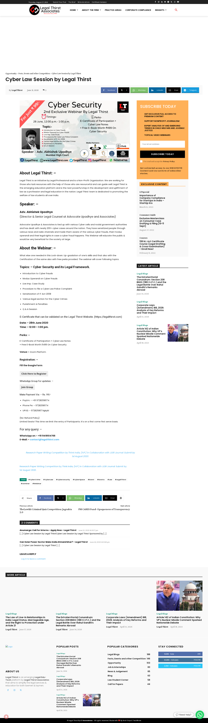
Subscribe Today (162, 154)
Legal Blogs (142, 273)
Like (199, 654)
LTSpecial (144, 192)
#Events (101, 479)
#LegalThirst (120, 479)
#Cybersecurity (63, 479)
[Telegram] (168, 2)
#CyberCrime (34, 479)
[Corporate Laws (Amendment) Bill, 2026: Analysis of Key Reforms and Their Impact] (178, 309)
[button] (176, 10)
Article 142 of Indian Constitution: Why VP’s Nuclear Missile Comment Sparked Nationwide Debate (151, 333)
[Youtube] (178, 2)
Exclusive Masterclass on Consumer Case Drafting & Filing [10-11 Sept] (152, 222)
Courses (143, 238)
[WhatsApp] (174, 2)
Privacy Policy (169, 161)
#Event (91, 479)
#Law (109, 479)
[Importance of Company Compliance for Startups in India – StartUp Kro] (176, 199)
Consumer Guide (148, 215)
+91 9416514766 (46, 435)
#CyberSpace (79, 479)
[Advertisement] (104, 41)
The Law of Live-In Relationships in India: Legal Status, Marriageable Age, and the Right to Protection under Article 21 (27, 621)
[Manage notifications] (6, 716)
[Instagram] (158, 2)
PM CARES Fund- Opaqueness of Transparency (104, 509)
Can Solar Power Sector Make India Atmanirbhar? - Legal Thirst (54, 542)
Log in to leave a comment (33, 559)
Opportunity (11, 73)
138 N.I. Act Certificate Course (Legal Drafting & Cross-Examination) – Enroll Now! (152, 245)
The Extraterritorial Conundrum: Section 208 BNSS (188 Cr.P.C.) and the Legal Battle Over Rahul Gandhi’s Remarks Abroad (151, 283)
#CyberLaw (48, 479)
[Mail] (165, 2)
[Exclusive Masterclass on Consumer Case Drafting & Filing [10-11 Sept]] (176, 222)
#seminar (25, 483)
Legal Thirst (17, 90)
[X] (171, 2)
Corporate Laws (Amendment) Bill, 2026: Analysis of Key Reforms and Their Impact (150, 309)
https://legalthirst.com (108, 316)
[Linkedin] (161, 2)
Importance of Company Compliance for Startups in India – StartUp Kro (152, 199)
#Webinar (36, 483)
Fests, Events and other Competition (34, 73)
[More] (121, 498)
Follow (197, 660)
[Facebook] (155, 2)
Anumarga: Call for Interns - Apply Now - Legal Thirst (48, 530)
